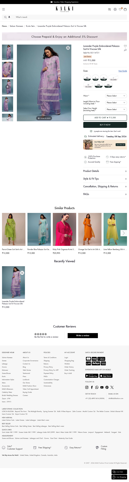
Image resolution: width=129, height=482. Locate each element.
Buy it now (105, 125)
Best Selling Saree (25, 426)
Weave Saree (82, 432)
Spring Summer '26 (49, 411)
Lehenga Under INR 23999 (46, 432)
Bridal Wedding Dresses (10, 395)
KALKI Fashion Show (29, 386)
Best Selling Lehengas (40, 426)
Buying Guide (27, 392)
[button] (125, 9)
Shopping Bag (69, 360)
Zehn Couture (76, 411)
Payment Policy (48, 373)
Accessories (6, 386)
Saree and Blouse (8, 438)
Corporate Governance (30, 360)
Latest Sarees (20, 420)
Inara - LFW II (6, 401)
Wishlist (67, 364)
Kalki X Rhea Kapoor (64, 411)
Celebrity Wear (7, 392)
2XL (98, 85)
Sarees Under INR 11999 (27, 432)
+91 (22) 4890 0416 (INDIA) (94, 398)
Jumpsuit (91, 432)
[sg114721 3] (7, 104)
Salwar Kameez (16, 26)
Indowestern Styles (8, 379)
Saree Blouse (6, 373)
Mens (4, 383)
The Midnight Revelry (35, 411)
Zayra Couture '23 (21, 414)
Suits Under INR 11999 (9, 432)
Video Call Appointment (31, 389)
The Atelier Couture (103, 411)
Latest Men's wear (43, 420)
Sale (119, 432)
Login (66, 357)
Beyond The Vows (21, 411)
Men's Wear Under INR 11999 (66, 432)
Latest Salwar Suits (8, 420)
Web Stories (27, 370)
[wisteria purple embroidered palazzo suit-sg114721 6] (7, 69)
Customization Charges (51, 379)
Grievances (47, 386)
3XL (108, 85)
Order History (69, 367)
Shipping (47, 360)
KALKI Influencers (7, 389)
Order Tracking (69, 370)
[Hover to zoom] (44, 83)
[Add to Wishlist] (125, 46)
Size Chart (53, 438)
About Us (26, 357)
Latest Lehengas (31, 420)
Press (24, 376)
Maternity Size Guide (66, 438)
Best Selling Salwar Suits (10, 426)
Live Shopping (121, 477)
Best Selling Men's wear (56, 426)
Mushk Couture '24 (89, 411)
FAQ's (46, 376)
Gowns (4, 367)
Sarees (4, 360)
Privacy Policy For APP (51, 370)
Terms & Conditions (50, 357)
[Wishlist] (120, 9)
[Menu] (3, 9)
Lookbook (26, 379)
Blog (24, 367)
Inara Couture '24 (8, 414)
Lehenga (4, 364)
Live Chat (120, 472)
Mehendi (107, 432)
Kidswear (5, 370)
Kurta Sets (30, 26)
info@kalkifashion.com (115, 398)
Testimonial (26, 373)
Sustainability (48, 383)
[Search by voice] (9, 17)
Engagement (99, 432)
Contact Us (26, 364)
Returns (46, 364)
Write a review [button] (82, 336)
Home (4, 26)
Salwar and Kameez (21, 438)
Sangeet (114, 432)
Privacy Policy (48, 367)
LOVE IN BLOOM (8, 411)
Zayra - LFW (6, 398)
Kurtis (4, 376)
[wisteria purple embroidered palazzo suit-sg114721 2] (7, 52)
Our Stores (26, 383)
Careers (25, 395)
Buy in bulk (68, 373)
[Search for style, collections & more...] (5, 17)
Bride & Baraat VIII (117, 411)
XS (87, 78)
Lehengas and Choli (36, 438)
